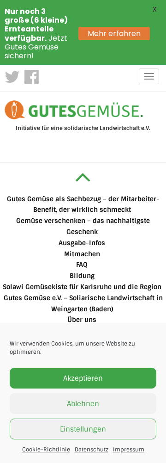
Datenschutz (91, 449)
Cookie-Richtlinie (46, 449)
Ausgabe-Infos (82, 243)
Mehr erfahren (114, 33)
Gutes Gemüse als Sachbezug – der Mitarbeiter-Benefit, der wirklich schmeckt (83, 204)
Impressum (128, 449)
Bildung (82, 276)
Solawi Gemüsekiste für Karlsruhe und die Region (82, 287)
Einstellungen (83, 429)
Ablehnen (83, 403)
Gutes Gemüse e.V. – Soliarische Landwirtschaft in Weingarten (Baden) (83, 303)
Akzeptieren (83, 378)
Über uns (81, 319)
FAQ (82, 264)
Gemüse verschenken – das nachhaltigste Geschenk (83, 226)
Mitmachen (82, 254)
